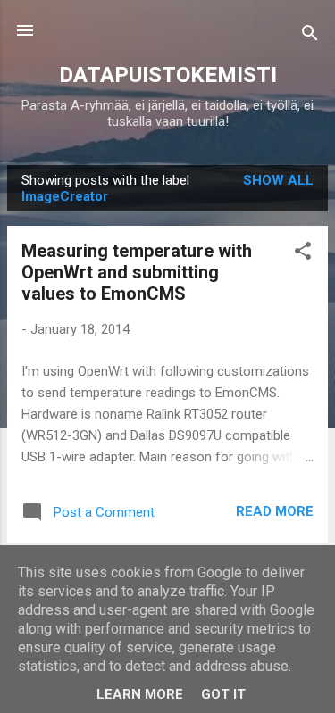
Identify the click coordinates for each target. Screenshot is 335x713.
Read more (275, 511)
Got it (223, 694)
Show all (278, 180)
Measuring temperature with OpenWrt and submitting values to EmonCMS (136, 272)
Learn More (139, 694)
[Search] (310, 36)
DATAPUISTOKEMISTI (168, 74)
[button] (303, 254)
